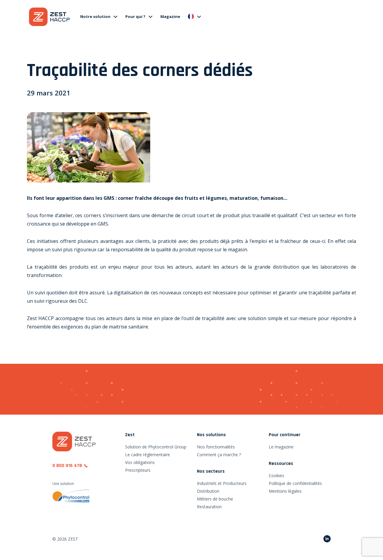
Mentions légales (285, 491)
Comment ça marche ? (219, 454)
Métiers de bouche (215, 499)
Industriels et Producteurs (222, 483)
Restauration (209, 506)
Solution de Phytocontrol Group (155, 447)
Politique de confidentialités (295, 483)
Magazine (170, 16)
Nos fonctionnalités (216, 447)
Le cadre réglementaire (147, 454)
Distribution (208, 491)
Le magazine (281, 447)
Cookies (276, 475)
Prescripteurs (138, 470)
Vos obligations (140, 462)
